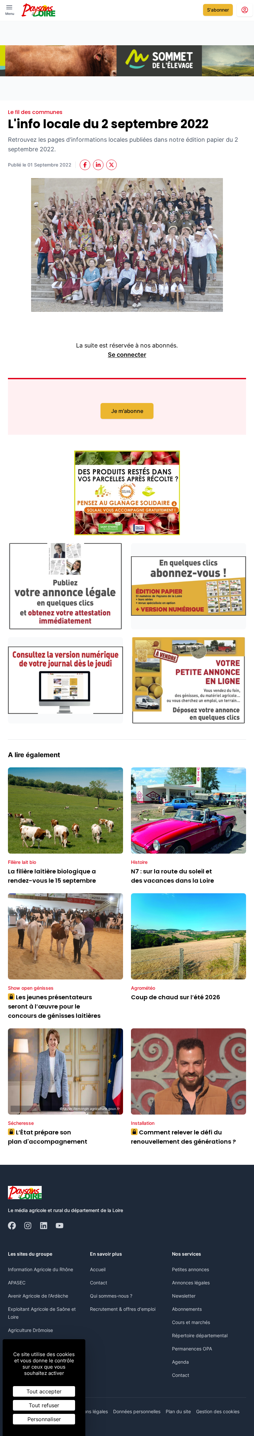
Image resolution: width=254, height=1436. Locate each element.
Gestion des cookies (217, 1411)
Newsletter (183, 1296)
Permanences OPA (192, 1348)
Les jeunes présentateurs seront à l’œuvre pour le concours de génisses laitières (54, 1006)
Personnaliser (44, 1419)
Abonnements (187, 1309)
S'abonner (218, 10)
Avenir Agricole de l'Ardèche (38, 1296)
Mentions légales (90, 1411)
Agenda (180, 1362)
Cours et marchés (191, 1322)
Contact (98, 1282)
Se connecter (127, 354)
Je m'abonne (127, 411)
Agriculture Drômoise (30, 1330)
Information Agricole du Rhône (40, 1269)
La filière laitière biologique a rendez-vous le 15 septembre (52, 876)
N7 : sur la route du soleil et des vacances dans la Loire (172, 876)
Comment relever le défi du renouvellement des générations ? (183, 1137)
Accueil (98, 1269)
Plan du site (178, 1411)
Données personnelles (136, 1411)
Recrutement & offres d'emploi (122, 1309)
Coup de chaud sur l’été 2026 (175, 997)
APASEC (16, 1282)
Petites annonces (190, 1269)
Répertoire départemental (200, 1335)
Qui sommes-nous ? (111, 1296)
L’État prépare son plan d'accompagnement (48, 1137)
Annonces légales (191, 1282)
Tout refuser (44, 1405)
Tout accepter (44, 1391)
